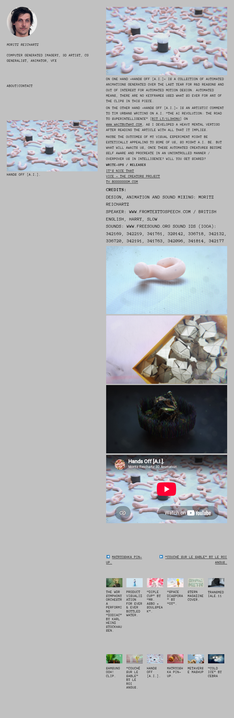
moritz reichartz (23, 45)
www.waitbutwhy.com (124, 124)
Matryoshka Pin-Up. (175, 672)
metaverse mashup (196, 670)
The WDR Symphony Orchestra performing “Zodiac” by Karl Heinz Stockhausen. (114, 611)
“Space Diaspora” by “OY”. (175, 598)
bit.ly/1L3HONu (166, 119)
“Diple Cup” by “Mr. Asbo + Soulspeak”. (155, 601)
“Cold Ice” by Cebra (215, 672)
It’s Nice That (120, 171)
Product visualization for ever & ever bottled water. (134, 603)
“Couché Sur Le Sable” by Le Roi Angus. (133, 678)
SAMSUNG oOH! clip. (113, 672)
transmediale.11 (216, 594)
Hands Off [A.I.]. (154, 672)
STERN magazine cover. (196, 596)
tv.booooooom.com (122, 182)
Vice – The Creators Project (133, 176)
